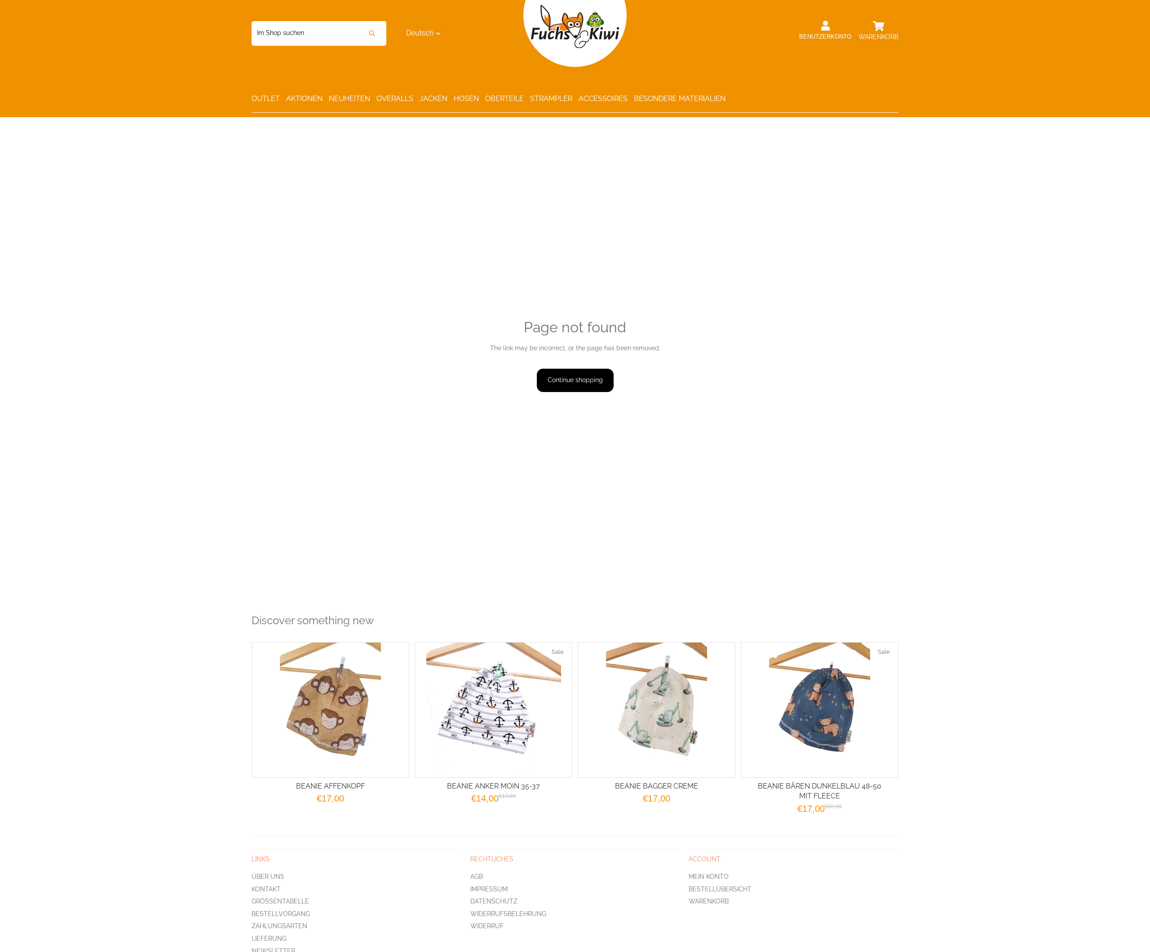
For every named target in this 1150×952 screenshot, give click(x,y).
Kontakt (266, 888)
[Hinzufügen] (558, 763)
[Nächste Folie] (717, 710)
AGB (476, 876)
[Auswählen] (395, 763)
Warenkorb (709, 901)
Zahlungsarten (279, 926)
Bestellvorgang (281, 913)
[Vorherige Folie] (596, 710)
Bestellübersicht (720, 888)
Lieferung (269, 938)
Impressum (489, 888)
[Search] (372, 33)
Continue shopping (575, 379)
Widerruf (487, 926)
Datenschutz (494, 901)
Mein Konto (709, 876)
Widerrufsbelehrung (508, 913)
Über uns (268, 876)
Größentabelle (280, 901)
